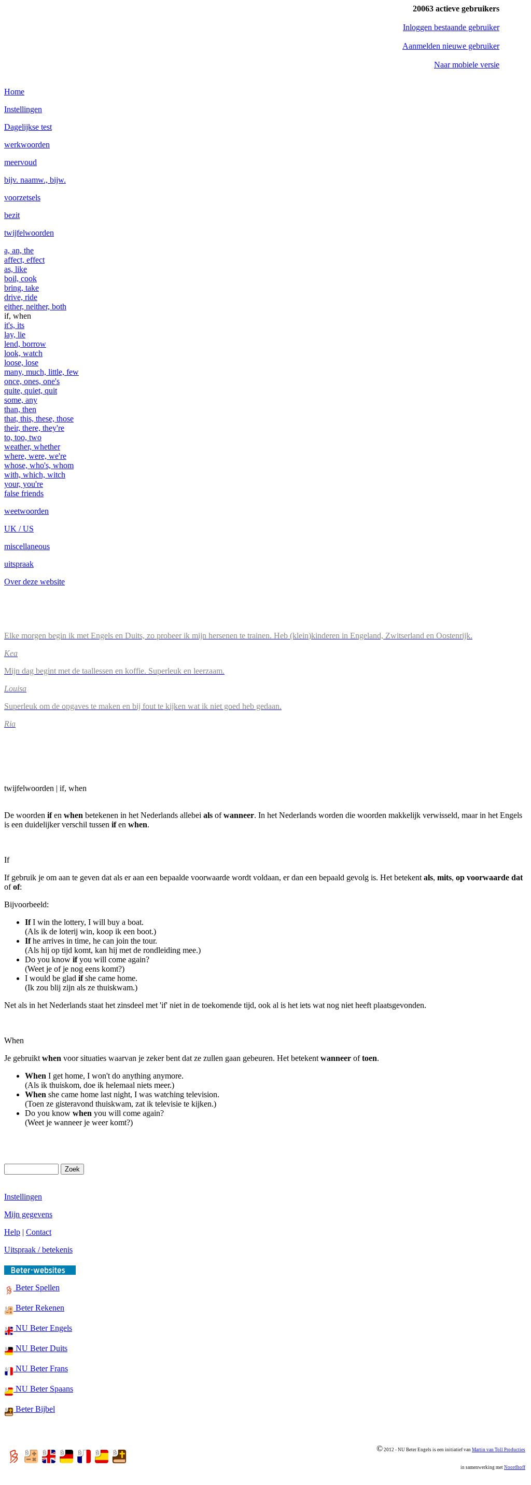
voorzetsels (22, 197)
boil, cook (20, 278)
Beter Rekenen (38, 1307)
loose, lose (21, 362)
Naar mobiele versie (466, 64)
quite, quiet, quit (30, 390)
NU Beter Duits (40, 1348)
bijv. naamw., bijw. (35, 179)
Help (12, 1232)
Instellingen (23, 109)
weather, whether (32, 446)
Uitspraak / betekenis (38, 1249)
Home (14, 91)
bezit (12, 215)
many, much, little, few (41, 371)
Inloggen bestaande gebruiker (451, 27)
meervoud (20, 162)
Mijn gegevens (28, 1214)
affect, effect (24, 259)
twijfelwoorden (29, 232)
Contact (38, 1232)
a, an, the (19, 250)
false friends (24, 493)
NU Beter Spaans (43, 1388)
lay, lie (14, 334)
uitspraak (19, 564)
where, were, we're (35, 456)
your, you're (23, 484)
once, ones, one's (32, 381)
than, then (20, 409)
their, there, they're (34, 428)
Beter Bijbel (34, 1409)
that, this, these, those (39, 418)
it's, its (14, 325)
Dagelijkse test (28, 126)
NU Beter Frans (40, 1368)
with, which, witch (34, 474)
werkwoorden (27, 144)
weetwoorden (26, 511)
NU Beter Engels (42, 1328)
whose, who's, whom (39, 465)
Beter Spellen (36, 1287)
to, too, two (22, 437)
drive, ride (20, 297)
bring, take (21, 287)
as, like (15, 269)
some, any (20, 400)
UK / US (19, 528)
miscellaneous (27, 546)
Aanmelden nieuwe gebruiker (450, 46)
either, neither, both (35, 306)
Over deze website (34, 581)
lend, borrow (25, 343)
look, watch (23, 353)
